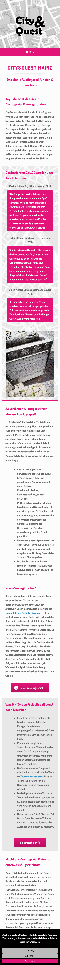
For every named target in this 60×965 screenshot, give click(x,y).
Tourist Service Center (31, 776)
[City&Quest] (30, 21)
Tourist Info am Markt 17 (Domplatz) (24, 612)
